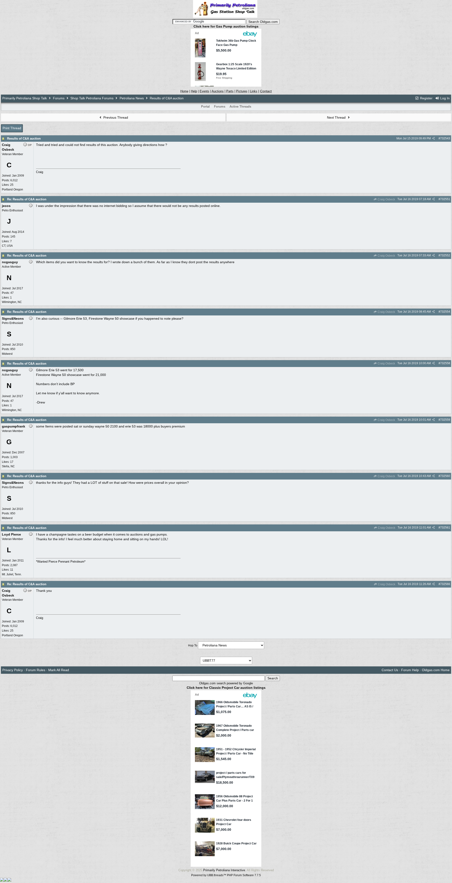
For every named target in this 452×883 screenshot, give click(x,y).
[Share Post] (433, 138)
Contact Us (390, 670)
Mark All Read (58, 670)
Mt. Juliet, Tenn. (12, 574)
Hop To (192, 645)
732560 (445, 476)
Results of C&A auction (24, 138)
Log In (444, 98)
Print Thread (12, 128)
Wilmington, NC (12, 302)
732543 (445, 138)
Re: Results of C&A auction (26, 199)
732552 (445, 255)
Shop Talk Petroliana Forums (91, 98)
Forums (59, 98)
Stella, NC (8, 466)
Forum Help (410, 670)
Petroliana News (132, 98)
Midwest (7, 353)
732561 (445, 527)
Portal (205, 106)
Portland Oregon (12, 189)
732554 (445, 311)
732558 (445, 363)
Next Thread (337, 117)
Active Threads (240, 106)
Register (425, 98)
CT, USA (7, 245)
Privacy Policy (12, 670)
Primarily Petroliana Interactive (224, 870)
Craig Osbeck (386, 199)
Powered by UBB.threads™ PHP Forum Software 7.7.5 (226, 875)
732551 (445, 199)
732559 (445, 419)
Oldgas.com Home (436, 670)
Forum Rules (35, 670)
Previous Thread (115, 117)
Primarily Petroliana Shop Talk (24, 98)
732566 (445, 584)
